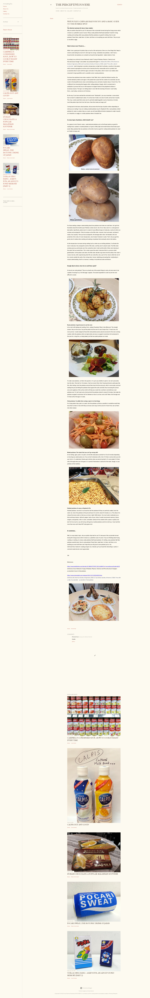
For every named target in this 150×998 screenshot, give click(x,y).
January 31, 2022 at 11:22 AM (85, 636)
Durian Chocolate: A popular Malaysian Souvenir (92, 874)
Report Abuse (7, 30)
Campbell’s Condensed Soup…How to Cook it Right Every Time (10, 57)
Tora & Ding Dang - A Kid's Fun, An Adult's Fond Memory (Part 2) (10, 181)
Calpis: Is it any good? (78, 824)
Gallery (69, 11)
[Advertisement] (94, 679)
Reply (73, 641)
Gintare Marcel (90, 991)
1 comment (73, 743)
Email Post (73, 628)
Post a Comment (75, 876)
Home (57, 11)
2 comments (74, 978)
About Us (63, 11)
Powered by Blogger (87, 988)
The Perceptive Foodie (73, 4)
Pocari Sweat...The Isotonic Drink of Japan (88, 923)
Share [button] (51, 18)
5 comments (74, 827)
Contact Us (77, 11)
